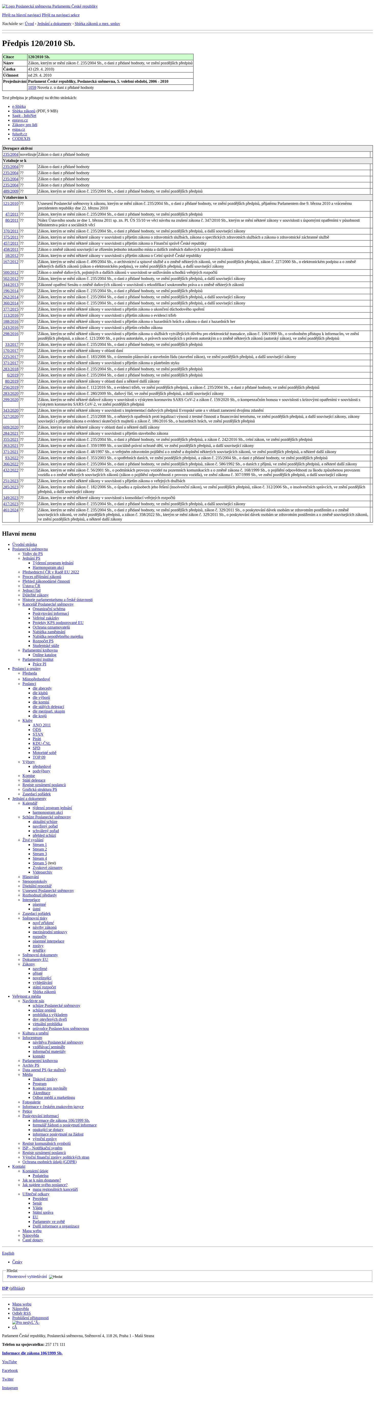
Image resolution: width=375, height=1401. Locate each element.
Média (27, 1074)
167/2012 (10, 262)
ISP (5, 1288)
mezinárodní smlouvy (50, 932)
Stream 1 (40, 844)
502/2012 (10, 278)
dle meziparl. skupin (49, 711)
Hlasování (30, 877)
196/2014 (10, 291)
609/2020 (10, 427)
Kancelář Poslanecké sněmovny (48, 604)
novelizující (42, 978)
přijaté (38, 973)
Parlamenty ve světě (49, 1221)
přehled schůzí (44, 835)
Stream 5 (40, 863)
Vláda (37, 1208)
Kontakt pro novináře (50, 1088)
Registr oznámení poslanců (44, 785)
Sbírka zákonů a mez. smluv (97, 23)
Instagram (10, 1388)
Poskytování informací (51, 613)
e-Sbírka (19, 106)
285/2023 (10, 487)
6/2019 (12, 375)
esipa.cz (18, 129)
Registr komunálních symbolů (46, 1143)
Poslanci (29, 683)
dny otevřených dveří (50, 1019)
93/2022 (11, 458)
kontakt (39, 1056)
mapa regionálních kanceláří (55, 1189)
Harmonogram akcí (48, 567)
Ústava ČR (31, 586)
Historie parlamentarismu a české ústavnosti (57, 599)
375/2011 (10, 237)
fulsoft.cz (19, 134)
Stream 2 (40, 849)
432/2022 (10, 470)
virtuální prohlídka (47, 1024)
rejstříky (39, 950)
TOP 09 (39, 757)
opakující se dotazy (48, 1129)
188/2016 (10, 321)
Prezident (40, 1198)
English (8, 1253)
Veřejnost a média (26, 996)
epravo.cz (20, 120)
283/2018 (10, 369)
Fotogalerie (31, 1102)
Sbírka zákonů (23, 111)
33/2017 (11, 344)
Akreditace (41, 1093)
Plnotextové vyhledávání (27, 1276)
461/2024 (10, 510)
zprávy (38, 946)
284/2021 (10, 433)
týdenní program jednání (52, 808)
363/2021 (10, 445)
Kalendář (29, 803)
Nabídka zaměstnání (49, 632)
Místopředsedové (36, 679)
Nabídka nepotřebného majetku (58, 636)
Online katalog (44, 655)
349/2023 (10, 498)
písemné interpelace (48, 941)
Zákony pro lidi (24, 125)
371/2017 (10, 363)
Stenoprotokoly (34, 881)
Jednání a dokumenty (54, 23)
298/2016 (10, 334)
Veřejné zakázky (46, 618)
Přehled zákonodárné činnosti (46, 581)
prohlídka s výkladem (50, 1015)
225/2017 (10, 357)
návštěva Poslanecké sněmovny (58, 1042)
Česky (17, 1262)
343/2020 (10, 410)
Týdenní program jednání (53, 563)
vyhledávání (42, 982)
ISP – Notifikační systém (42, 1148)
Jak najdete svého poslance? (45, 1185)
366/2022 (10, 464)
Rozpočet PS (43, 641)
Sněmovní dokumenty (40, 955)
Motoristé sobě (44, 752)
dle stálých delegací (48, 706)
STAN (38, 734)
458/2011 (10, 249)
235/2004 (10, 154)
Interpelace (31, 900)
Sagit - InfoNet (24, 115)
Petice (27, 1111)
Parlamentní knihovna (40, 650)
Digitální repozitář (37, 886)
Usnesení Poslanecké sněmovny (48, 890)
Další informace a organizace (56, 1226)
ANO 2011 (42, 725)
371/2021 (10, 452)
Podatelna (40, 1175)
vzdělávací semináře (49, 1047)
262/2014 (10, 297)
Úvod (29, 23)
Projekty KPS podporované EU (58, 622)
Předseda (29, 673)
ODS (37, 729)
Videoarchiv (42, 872)
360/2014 (10, 303)
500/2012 (10, 272)
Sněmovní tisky (34, 918)
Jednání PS (31, 558)
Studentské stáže (46, 645)
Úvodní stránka (24, 544)
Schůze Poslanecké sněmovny (46, 817)
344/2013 (10, 284)
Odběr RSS (21, 1313)
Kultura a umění (35, 1033)
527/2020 (10, 416)
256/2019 (10, 387)
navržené (40, 969)
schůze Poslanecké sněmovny (56, 1005)
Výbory (28, 762)
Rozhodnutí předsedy (39, 895)
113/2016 (10, 315)
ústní (36, 909)
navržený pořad (45, 826)
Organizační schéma (49, 609)
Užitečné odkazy (35, 1194)
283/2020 (10, 393)
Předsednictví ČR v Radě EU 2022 (50, 572)
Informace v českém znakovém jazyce (53, 1106)
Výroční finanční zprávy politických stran (55, 1157)
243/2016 (10, 327)
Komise (28, 775)
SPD (36, 748)
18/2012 (11, 255)
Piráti (37, 739)
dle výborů (41, 697)
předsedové (42, 766)
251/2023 (10, 481)
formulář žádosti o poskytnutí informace (65, 1125)
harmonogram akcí (48, 812)
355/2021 (10, 439)
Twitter (8, 1379)
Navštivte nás (33, 1001)
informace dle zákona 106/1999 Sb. (61, 1120)
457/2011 (10, 243)
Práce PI (39, 664)
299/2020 (10, 399)
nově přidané (43, 923)
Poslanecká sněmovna (30, 549)
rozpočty (40, 936)
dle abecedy (42, 688)
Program (39, 1083)
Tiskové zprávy (45, 1079)
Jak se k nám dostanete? (41, 1180)
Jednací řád (31, 590)
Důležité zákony (35, 595)
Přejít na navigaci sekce (61, 15)
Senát (37, 1203)
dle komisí (41, 702)
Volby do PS (32, 553)
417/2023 (10, 504)
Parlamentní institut (37, 659)
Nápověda (30, 1235)
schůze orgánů (44, 1010)
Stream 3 (40, 854)
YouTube (9, 1362)
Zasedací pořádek (36, 794)
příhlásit (17, 1288)
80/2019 (11, 381)
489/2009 (10, 191)
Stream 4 (40, 858)
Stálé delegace (33, 780)
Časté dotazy (32, 1240)
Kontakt (18, 1166)
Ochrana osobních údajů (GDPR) (49, 1162)
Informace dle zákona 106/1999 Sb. (32, 1353)
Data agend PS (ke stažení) (44, 1070)
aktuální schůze (45, 821)
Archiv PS (30, 1065)
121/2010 (10, 203)
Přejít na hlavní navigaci (21, 15)
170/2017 (10, 350)
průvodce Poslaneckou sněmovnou (61, 1028)
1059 (32, 87)
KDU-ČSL (42, 743)
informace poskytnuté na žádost (58, 1134)
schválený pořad (46, 831)
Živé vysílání (32, 840)
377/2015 (10, 309)
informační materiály (49, 1051)
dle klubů (40, 693)
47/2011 (11, 214)
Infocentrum (32, 1037)
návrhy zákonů (45, 927)
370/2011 (10, 231)
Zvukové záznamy (47, 867)
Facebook (10, 1370)
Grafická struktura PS (39, 789)
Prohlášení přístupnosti (30, 1318)
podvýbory (41, 771)
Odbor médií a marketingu (54, 1097)
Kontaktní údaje (35, 1171)
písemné (39, 904)
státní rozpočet (44, 987)
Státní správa (43, 1212)
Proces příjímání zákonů (41, 576)
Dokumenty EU (35, 959)
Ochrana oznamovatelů (51, 627)
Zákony (28, 964)
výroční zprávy (45, 1139)
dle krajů (40, 716)
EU (35, 1217)
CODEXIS (21, 138)
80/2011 (11, 220)
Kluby (27, 720)
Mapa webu (32, 1231)
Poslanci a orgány (26, 668)
